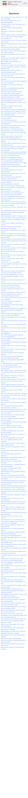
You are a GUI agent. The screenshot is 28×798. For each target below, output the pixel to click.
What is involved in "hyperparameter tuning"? (12, 129)
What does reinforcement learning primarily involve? (14, 485)
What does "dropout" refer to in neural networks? (13, 379)
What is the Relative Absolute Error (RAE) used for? (13, 501)
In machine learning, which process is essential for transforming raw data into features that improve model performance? (13, 482)
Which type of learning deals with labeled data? (12, 185)
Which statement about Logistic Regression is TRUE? (14, 409)
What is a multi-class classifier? (8, 416)
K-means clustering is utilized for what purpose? (12, 384)
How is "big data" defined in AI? (9, 120)
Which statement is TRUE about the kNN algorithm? (13, 109)
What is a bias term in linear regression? (10, 191)
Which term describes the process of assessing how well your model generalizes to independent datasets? (14, 310)
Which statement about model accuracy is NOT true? (14, 210)
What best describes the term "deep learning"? (12, 487)
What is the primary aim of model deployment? (12, 193)
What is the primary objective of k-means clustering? (14, 146)
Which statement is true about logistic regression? (13, 201)
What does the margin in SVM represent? (11, 638)
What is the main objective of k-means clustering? (13, 65)
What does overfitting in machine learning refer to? (13, 233)
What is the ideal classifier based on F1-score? (12, 274)
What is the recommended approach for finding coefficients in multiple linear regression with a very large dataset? (13, 477)
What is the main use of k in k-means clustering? (12, 414)
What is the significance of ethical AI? (10, 184)
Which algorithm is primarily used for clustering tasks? (14, 152)
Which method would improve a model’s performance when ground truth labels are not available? (12, 288)
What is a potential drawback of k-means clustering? (14, 35)
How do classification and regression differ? (12, 161)
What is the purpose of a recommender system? (13, 519)
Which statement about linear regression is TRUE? (13, 111)
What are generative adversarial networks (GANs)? (13, 239)
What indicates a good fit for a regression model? (13, 507)
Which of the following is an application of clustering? (14, 393)
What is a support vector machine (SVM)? (11, 194)
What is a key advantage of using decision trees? (13, 196)
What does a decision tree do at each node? (12, 613)
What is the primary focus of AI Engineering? (12, 580)
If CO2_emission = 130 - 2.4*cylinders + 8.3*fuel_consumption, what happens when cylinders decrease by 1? (14, 263)
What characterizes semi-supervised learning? (12, 130)
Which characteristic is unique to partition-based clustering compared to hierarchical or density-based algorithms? (14, 491)
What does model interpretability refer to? (11, 535)
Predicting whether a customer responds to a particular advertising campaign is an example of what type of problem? (13, 590)
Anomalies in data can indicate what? (10, 597)
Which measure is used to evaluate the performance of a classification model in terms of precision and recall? (14, 372)
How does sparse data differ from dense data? (12, 438)
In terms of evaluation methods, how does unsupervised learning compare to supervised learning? (12, 427)
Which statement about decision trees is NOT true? (13, 619)
